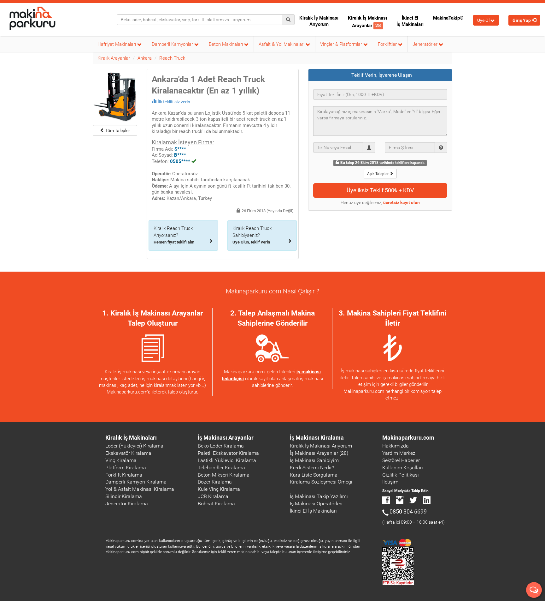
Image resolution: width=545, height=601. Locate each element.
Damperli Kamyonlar (173, 44)
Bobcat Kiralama (216, 504)
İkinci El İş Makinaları (410, 21)
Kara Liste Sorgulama (313, 475)
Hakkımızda (395, 446)
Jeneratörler (426, 44)
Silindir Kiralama (123, 496)
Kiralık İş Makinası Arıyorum (318, 21)
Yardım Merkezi (399, 453)
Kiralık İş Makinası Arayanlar (367, 21)
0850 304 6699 (408, 511)
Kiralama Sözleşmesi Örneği (321, 482)
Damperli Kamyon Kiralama (136, 482)
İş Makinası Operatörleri (316, 504)
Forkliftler (388, 44)
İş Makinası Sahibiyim (314, 460)
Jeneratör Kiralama (126, 504)
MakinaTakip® (448, 18)
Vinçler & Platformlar (341, 44)
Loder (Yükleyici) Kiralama (134, 446)
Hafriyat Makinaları (117, 44)
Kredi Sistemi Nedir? (312, 468)
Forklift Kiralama (123, 475)
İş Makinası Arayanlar (226, 437)
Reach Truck (172, 58)
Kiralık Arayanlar (113, 58)
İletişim (390, 482)
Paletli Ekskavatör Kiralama (228, 453)
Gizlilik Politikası (400, 475)
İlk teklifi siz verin (174, 101)
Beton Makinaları (226, 44)
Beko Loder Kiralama (221, 446)
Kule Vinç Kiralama (219, 489)
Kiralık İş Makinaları (131, 437)
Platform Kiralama (125, 468)
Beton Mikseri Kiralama (223, 475)
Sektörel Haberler (401, 460)
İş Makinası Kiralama (317, 437)
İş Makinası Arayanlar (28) (319, 453)
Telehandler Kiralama (221, 468)
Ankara (145, 58)
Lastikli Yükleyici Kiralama (227, 460)
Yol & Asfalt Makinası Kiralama (139, 489)
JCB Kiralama (213, 496)
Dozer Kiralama (215, 482)
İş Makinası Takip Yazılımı (319, 496)
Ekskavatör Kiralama (128, 453)
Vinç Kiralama (121, 460)
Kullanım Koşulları (402, 468)
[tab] (380, 75)
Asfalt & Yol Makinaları (282, 44)
